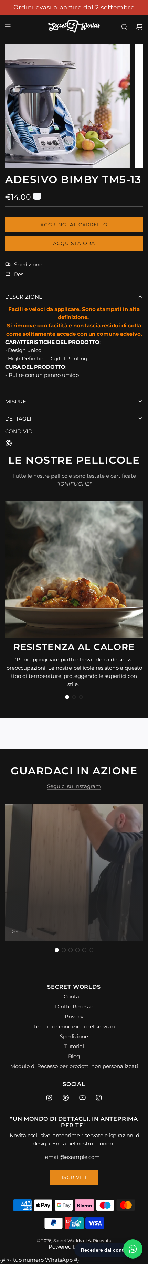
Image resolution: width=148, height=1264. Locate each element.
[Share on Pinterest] (8, 444)
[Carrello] (139, 26)
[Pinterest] (65, 1097)
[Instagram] (49, 1097)
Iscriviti (74, 1177)
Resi (19, 274)
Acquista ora (74, 243)
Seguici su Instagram (74, 786)
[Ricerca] (124, 26)
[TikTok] (98, 1097)
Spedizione (28, 264)
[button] (67, 697)
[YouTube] (82, 1097)
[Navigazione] (7, 26)
